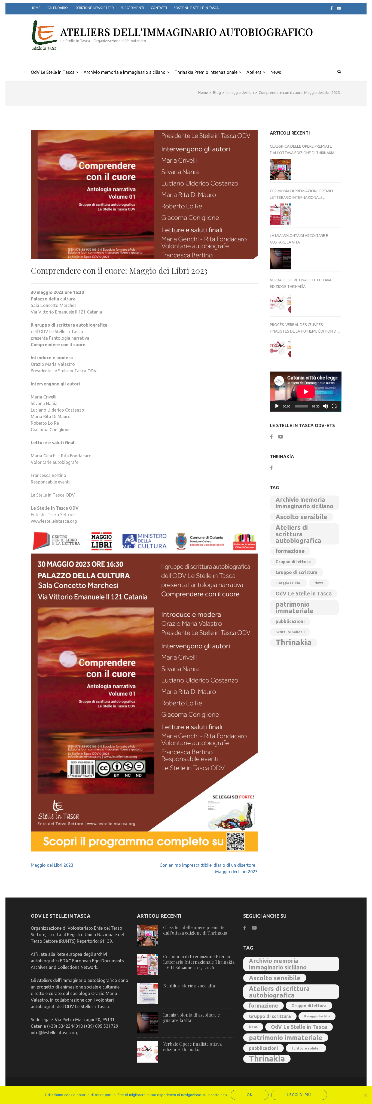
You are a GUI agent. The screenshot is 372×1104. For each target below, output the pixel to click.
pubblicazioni (290, 621)
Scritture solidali (290, 632)
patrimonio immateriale (294, 607)
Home (36, 8)
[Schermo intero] (334, 406)
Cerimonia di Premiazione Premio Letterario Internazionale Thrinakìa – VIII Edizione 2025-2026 (302, 195)
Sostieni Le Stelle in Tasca (196, 8)
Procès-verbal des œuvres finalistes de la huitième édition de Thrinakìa (304, 328)
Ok (249, 1095)
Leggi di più (299, 1095)
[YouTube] (339, 8)
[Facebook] (331, 8)
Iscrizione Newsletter (94, 8)
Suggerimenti (132, 8)
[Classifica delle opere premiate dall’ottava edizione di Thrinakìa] (280, 169)
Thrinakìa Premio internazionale (206, 72)
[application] (305, 392)
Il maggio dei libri (288, 583)
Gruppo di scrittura (297, 572)
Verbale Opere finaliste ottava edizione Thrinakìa (300, 283)
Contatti (159, 8)
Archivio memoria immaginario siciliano (304, 502)
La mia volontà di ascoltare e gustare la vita (299, 238)
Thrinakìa (294, 642)
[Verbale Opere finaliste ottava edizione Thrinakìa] (280, 303)
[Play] (277, 406)
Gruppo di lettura (293, 561)
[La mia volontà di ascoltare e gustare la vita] (280, 259)
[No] (365, 1095)
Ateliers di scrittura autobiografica (298, 534)
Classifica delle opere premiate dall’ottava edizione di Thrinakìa (302, 149)
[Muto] (325, 406)
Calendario (57, 8)
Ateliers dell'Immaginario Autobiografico (186, 32)
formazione (290, 551)
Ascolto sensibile (301, 516)
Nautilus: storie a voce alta (189, 986)
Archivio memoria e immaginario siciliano (125, 72)
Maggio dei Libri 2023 (52, 865)
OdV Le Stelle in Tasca (53, 72)
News (275, 72)
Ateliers (253, 72)
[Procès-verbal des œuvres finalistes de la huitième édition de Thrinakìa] (280, 348)
